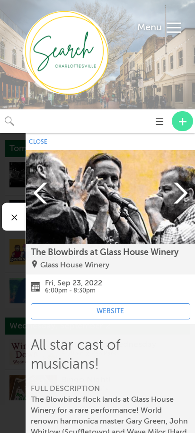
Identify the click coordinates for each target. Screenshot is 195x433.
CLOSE (38, 142)
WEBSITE (110, 311)
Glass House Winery (74, 265)
